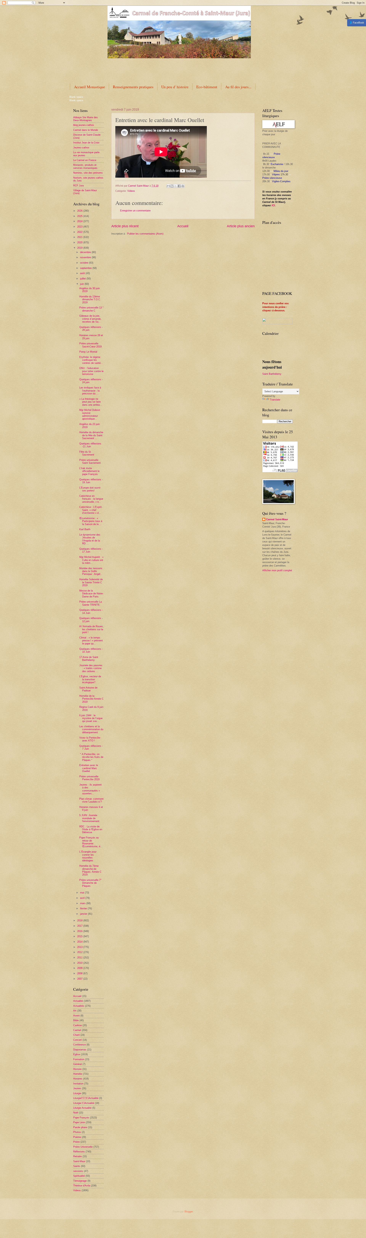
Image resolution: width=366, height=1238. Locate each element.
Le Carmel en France (84, 160)
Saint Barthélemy (271, 373)
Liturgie (77, 1093)
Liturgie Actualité (82, 1107)
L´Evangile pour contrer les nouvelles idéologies (87, 856)
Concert (77, 1039)
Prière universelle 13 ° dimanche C (91, 309)
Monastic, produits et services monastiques (85, 166)
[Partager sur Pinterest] (183, 186)
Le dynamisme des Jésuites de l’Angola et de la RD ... (89, 539)
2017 (80, 925)
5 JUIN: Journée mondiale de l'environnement (89, 818)
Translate (275, 399)
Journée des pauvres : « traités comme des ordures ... (90, 668)
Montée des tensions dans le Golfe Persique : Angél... (91, 571)
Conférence (79, 1044)
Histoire (77, 1069)
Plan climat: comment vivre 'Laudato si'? (91, 800)
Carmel (77, 1030)
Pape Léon (79, 1122)
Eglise (76, 1054)
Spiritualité (79, 1175)
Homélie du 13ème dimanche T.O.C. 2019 (90, 299)
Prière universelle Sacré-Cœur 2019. (90, 345)
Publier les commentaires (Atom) (145, 233)
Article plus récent (125, 226)
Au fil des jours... (238, 86)
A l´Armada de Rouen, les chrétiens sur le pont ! (91, 629)
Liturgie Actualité (85, 1098)
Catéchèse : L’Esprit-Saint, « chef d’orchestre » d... (90, 510)
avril (82, 898)
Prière (76, 1141)
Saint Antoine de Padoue (88, 689)
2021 (80, 237)
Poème (77, 1137)
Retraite (77, 1156)
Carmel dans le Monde (85, 130)
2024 (80, 221)
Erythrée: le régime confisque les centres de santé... (91, 360)
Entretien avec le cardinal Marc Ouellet (88, 768)
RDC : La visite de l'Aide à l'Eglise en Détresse (90, 829)
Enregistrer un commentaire (135, 210)
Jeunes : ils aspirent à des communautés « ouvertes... (90, 789)
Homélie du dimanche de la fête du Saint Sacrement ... (91, 435)
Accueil (182, 226)
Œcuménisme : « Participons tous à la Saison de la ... (90, 521)
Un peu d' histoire (175, 86)
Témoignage (80, 1180)
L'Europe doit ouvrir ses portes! (89, 489)
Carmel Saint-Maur (277, 519)
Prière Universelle (83, 1146)
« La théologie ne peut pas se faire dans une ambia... (90, 401)
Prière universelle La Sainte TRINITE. (90, 603)
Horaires (77, 1078)
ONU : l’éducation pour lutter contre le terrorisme (91, 371)
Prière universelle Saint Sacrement (90, 461)
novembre (86, 257)
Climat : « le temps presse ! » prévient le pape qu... (91, 640)
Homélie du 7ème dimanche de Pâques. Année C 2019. (90, 870)
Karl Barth (84, 529)
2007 (80, 978)
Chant (76, 1034)
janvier (84, 913)
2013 (80, 947)
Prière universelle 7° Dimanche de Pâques (90, 883)
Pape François (81, 1117)
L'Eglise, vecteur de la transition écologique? (90, 679)
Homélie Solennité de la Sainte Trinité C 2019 (91, 582)
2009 (80, 968)
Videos (131, 190)
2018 (80, 920)
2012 (80, 952)
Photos (77, 1132)
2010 (80, 962)
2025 (80, 216)
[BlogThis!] (172, 186)
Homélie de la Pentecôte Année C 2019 (91, 698)
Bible (76, 1020)
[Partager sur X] (175, 186)
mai (82, 892)
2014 (80, 941)
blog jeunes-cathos (83, 125)
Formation (78, 1059)
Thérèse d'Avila (81, 1185)
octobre (84, 262)
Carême (77, 1025)
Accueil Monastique (89, 86)
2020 (80, 242)
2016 (80, 931)
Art (74, 1010)
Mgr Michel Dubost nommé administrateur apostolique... (89, 414)
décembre (86, 252)
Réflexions (79, 1151)
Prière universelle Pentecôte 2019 (89, 778)
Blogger (189, 1211)
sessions (78, 1171)
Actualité (78, 1000)
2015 (80, 936)
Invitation (78, 1083)
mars (83, 903)
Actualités (78, 1005)
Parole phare (80, 1127)
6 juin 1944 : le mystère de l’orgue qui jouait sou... (91, 718)
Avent (76, 1015)
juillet (83, 278)
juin (82, 283)
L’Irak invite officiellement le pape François (89, 471)
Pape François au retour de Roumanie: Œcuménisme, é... (91, 842)
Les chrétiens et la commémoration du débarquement (91, 729)
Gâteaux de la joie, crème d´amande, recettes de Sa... (90, 318)
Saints (76, 1166)
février (84, 908)
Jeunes (77, 1088)
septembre (86, 268)
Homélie (77, 1073)
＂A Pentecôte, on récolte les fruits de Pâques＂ (91, 757)
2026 (80, 210)
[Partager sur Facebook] (179, 186)
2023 (80, 226)
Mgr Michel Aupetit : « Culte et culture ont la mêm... (91, 560)
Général (77, 1064)
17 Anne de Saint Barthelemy (88, 658)
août (83, 273)
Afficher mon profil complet (277, 570)
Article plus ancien (241, 226)
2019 (80, 247)
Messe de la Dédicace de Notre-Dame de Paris (91, 593)
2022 (80, 232)
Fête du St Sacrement (86, 453)
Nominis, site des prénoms (88, 172)
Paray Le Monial (88, 351)
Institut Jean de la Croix (86, 142)
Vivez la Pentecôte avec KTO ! (89, 739)
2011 (80, 957)
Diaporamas (79, 1049)
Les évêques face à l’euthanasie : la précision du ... (90, 390)
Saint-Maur (79, 1161)
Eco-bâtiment (206, 86)
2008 (80, 973)
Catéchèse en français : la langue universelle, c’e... (91, 498)
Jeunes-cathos (81, 147)
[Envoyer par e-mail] (168, 186)
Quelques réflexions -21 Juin (90, 445)
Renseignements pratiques (133, 86)
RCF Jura (78, 185)
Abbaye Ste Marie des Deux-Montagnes (85, 119)
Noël (75, 1112)
